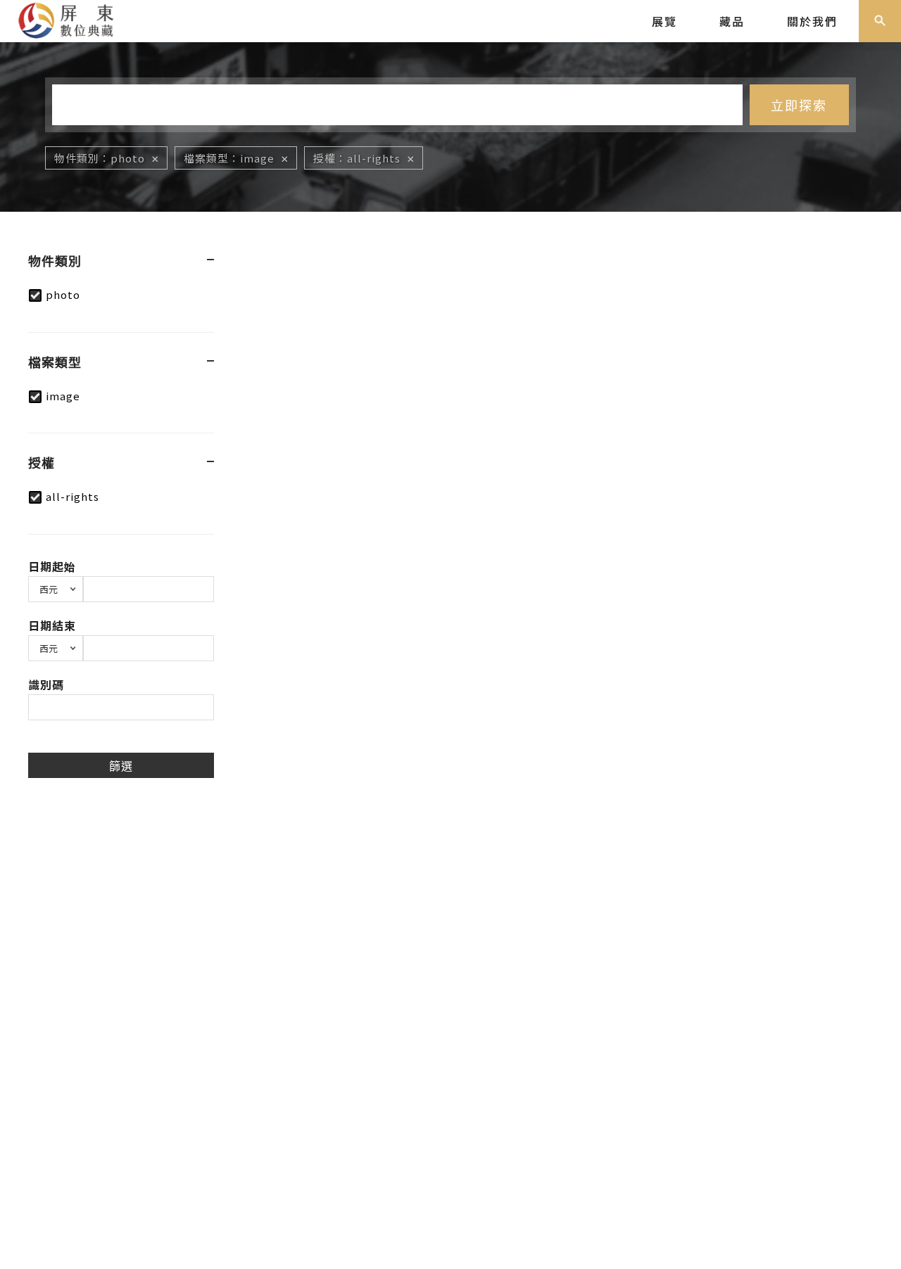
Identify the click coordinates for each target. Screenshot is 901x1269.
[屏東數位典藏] (74, 19)
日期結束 (52, 625)
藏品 (732, 21)
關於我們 (812, 21)
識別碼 (46, 684)
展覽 (664, 21)
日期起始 (52, 566)
